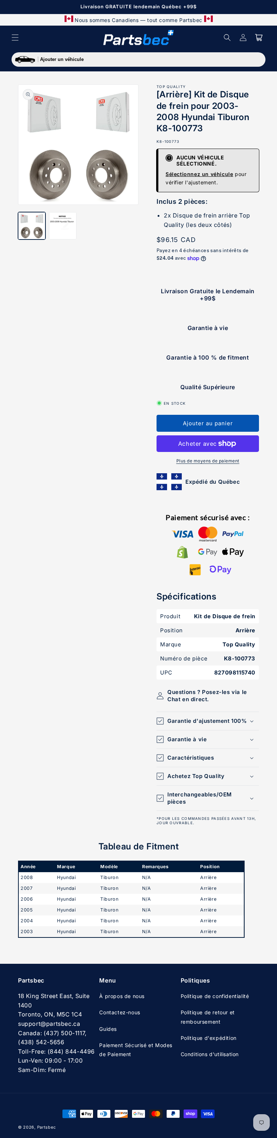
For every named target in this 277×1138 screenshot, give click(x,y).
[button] (15, 37)
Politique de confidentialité (215, 996)
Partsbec (46, 1127)
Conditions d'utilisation (210, 1054)
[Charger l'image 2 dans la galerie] (62, 226)
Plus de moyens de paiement (207, 460)
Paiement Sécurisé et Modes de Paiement (135, 1049)
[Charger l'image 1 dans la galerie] (31, 226)
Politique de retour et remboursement (208, 1016)
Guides (108, 1029)
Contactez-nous (119, 1012)
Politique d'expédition (209, 1038)
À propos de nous (122, 996)
